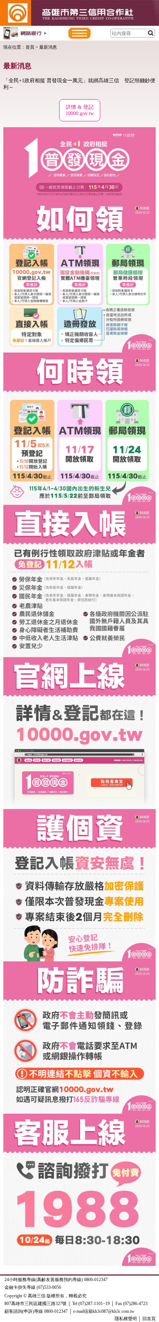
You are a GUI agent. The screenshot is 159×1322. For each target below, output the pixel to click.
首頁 (30, 47)
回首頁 (149, 1318)
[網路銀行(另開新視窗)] (26, 33)
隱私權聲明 (126, 1318)
